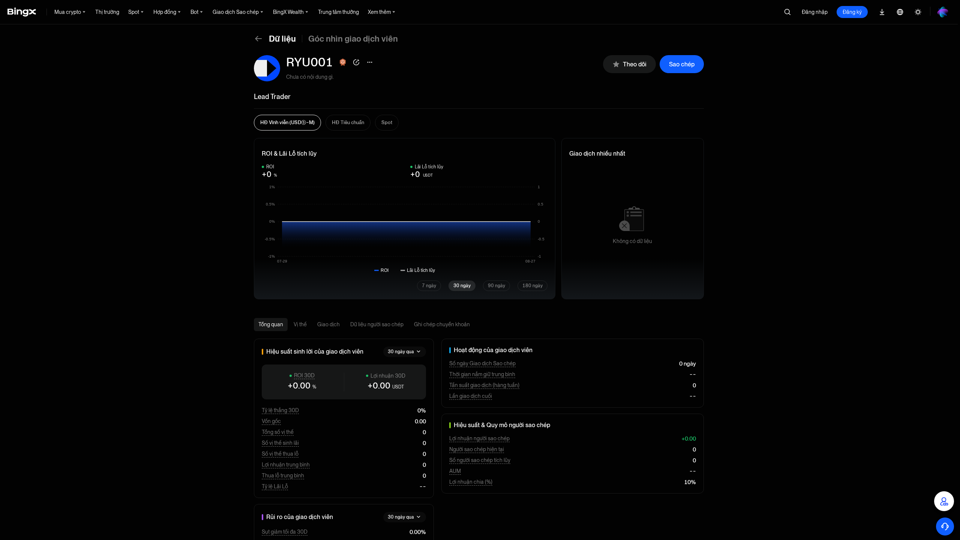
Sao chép (681, 64)
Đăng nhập (815, 12)
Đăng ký (852, 12)
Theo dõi (634, 64)
